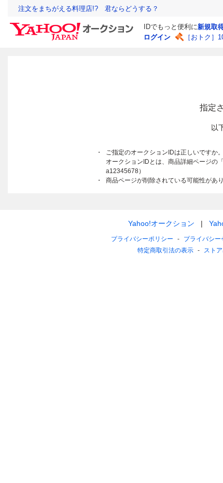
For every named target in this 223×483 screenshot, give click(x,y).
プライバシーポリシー (142, 239)
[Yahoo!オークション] (73, 25)
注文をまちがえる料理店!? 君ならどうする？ (88, 8)
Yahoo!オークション (161, 223)
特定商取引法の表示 (165, 250)
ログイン (157, 37)
